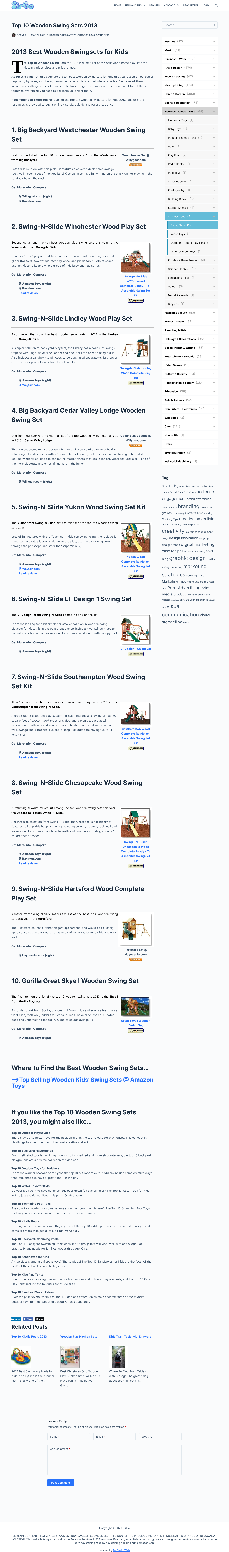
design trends (171, 545)
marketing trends (197, 581)
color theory (178, 513)
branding (188, 506)
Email (100, 1436)
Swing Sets (102, 35)
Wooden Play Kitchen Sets (78, 1336)
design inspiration (183, 538)
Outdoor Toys (86, 35)
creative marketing (171, 524)
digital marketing (198, 544)
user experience (199, 599)
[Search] (216, 5)
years (186, 622)
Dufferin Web (121, 1550)
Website (147, 1436)
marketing (176, 567)
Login (206, 5)
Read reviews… (29, 293)
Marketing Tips (174, 581)
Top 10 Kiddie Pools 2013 (29, 1336)
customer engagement (199, 531)
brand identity (169, 507)
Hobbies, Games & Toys (62, 35)
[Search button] (214, 25)
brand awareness (199, 499)
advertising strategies (190, 486)
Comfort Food (194, 513)
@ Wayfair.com (29, 385)
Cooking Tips (170, 519)
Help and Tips (133, 5)
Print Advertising (184, 587)
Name (54, 1436)
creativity (173, 531)
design (165, 538)
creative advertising (198, 518)
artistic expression (183, 492)
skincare (184, 600)
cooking (208, 513)
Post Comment (60, 1482)
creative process (190, 524)
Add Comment (60, 1449)
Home (117, 5)
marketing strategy (196, 575)
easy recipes (173, 551)
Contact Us (171, 5)
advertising (170, 486)
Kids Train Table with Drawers (130, 1336)
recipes (175, 600)
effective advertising (194, 551)
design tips (204, 538)
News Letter (190, 5)
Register (154, 5)
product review (185, 594)
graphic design (187, 558)
